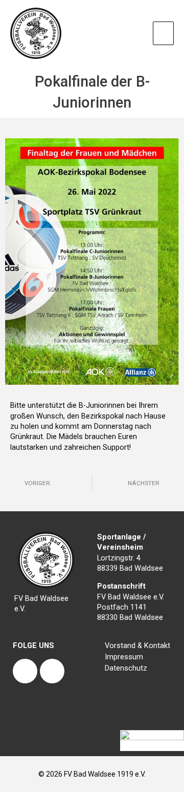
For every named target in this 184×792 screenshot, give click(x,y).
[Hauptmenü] (163, 33)
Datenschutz (126, 668)
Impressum (124, 656)
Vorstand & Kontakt (137, 645)
